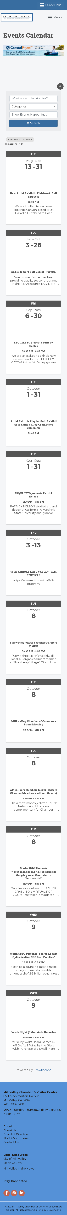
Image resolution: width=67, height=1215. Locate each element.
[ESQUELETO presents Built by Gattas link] (33, 329)
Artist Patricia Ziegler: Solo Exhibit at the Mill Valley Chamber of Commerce (33, 424)
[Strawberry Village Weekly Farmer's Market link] (33, 629)
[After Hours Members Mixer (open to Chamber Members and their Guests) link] (33, 776)
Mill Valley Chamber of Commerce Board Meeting (33, 723)
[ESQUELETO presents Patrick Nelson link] (33, 480)
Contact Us (11, 1142)
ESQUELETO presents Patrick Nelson (33, 495)
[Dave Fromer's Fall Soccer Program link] (33, 258)
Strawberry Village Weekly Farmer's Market (33, 644)
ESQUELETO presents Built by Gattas (33, 344)
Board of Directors (16, 1134)
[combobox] (33, 107)
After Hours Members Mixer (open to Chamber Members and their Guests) (33, 791)
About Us (9, 1130)
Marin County (12, 1163)
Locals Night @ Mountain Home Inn (33, 1032)
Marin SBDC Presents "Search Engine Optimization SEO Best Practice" (33, 955)
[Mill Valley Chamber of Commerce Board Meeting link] (33, 708)
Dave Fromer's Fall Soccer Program (33, 271)
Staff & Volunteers (16, 1138)
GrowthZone (42, 1070)
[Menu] (50, 5)
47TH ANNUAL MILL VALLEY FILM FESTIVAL (33, 573)
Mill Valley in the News (18, 1168)
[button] (60, 86)
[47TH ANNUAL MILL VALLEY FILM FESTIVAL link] (33, 558)
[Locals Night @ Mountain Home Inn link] (33, 1019)
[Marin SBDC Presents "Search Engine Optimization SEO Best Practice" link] (33, 940)
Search (35, 123)
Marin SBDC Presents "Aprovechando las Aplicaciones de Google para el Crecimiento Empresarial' (33, 873)
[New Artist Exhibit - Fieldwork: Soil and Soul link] (33, 180)
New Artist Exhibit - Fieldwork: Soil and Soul (33, 195)
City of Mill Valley (14, 1158)
